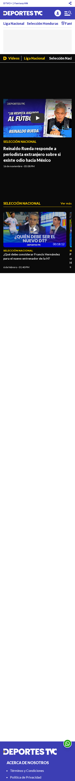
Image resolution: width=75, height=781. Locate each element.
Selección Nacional (19, 141)
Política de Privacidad (25, 777)
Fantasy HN (21, 3)
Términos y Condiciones (27, 770)
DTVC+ (7, 3)
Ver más (66, 203)
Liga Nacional (13, 23)
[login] (57, 13)
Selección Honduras (42, 23)
